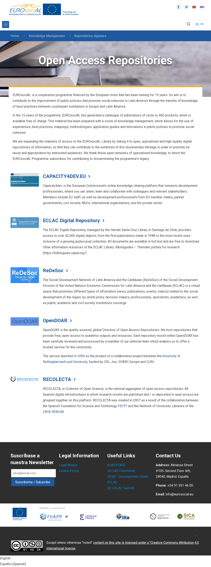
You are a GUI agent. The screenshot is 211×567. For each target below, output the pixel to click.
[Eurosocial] (44, 9)
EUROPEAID (116, 465)
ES (202, 24)
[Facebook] (178, 7)
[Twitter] (186, 7)
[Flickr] (202, 7)
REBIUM (58, 412)
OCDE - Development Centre (127, 477)
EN (197, 24)
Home (15, 36)
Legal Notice (68, 465)
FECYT (122, 406)
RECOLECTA (57, 379)
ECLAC (112, 482)
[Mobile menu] (5, 24)
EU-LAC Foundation (121, 471)
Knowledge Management (47, 36)
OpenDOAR (55, 320)
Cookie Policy (69, 471)
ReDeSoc (53, 270)
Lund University (76, 362)
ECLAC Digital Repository (71, 220)
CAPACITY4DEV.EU (64, 176)
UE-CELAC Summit (120, 488)
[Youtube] (194, 7)
